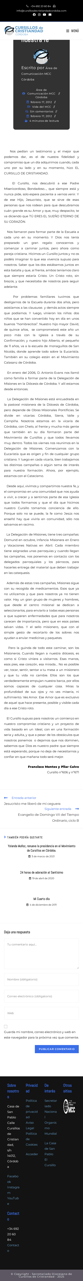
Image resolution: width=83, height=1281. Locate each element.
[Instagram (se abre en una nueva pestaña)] (39, 14)
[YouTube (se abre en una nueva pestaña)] (44, 14)
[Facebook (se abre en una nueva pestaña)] (34, 14)
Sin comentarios (41, 111)
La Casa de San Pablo (50, 1148)
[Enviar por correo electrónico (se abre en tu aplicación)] (49, 14)
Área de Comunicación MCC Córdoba (39, 73)
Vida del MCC (41, 106)
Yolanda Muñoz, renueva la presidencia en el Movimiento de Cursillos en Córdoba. (41, 848)
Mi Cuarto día (41, 899)
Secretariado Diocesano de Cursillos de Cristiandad (45, 1275)
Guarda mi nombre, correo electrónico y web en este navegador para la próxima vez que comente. (41, 1034)
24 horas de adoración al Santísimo (41, 872)
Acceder (32, 1154)
